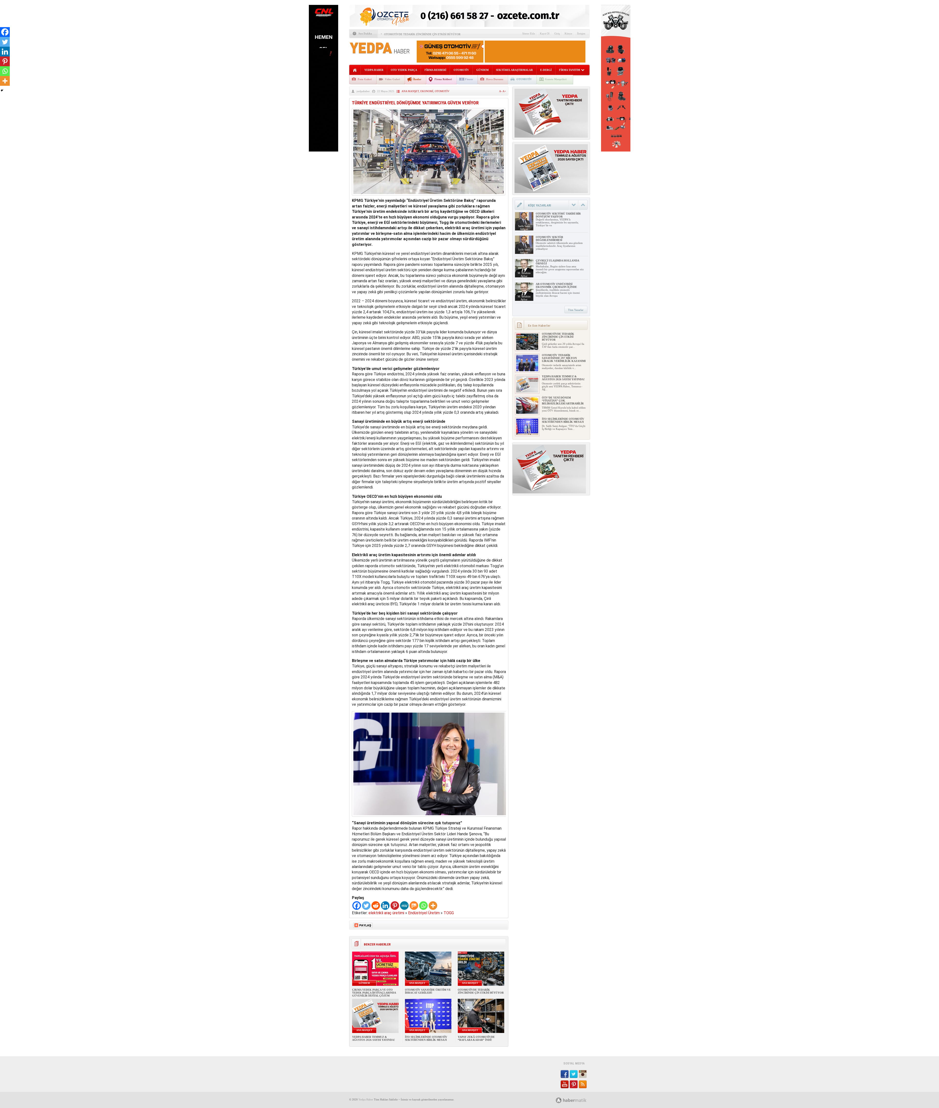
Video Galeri (392, 79)
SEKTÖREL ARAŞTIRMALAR (514, 69)
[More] (433, 905)
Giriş (557, 33)
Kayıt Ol (544, 33)
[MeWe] (404, 905)
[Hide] (2, 90)
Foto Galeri (365, 79)
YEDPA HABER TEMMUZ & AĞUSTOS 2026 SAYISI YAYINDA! (373, 1038)
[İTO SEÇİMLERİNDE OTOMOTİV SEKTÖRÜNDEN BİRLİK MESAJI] (527, 434)
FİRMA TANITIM (569, 69)
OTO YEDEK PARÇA (404, 69)
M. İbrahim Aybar (524, 274)
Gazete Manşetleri (556, 79)
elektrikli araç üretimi (386, 913)
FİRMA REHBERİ (435, 69)
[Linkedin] (385, 905)
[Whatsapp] (423, 905)
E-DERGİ (546, 69)
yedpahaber (363, 91)
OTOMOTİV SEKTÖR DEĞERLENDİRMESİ (549, 238)
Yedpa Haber (365, 1099)
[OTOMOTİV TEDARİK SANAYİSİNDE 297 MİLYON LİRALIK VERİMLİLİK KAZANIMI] (527, 370)
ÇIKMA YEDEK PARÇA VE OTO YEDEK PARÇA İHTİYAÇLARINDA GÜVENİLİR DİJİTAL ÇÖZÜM (374, 992)
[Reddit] (375, 905)
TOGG (449, 913)
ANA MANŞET (410, 91)
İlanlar (417, 79)
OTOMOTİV (461, 69)
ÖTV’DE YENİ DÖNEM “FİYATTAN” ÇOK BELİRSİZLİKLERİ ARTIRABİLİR (563, 400)
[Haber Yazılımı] (576, 1100)
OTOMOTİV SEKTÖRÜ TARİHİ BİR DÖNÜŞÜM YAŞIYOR (558, 215)
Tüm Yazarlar (575, 309)
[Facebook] (356, 905)
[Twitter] (366, 905)
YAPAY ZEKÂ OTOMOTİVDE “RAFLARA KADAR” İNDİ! (476, 1038)
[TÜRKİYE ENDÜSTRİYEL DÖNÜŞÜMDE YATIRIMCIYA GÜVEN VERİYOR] (428, 196)
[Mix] (414, 905)
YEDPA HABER (373, 69)
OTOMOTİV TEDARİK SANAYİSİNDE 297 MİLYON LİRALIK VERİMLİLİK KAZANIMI (564, 358)
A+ (504, 91)
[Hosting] (559, 1100)
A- (501, 91)
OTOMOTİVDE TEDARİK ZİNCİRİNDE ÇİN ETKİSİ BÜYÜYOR (422, 34)
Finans (469, 79)
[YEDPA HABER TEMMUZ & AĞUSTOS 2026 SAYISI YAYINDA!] (527, 391)
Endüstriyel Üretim (424, 913)
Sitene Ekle (528, 33)
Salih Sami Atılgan (524, 227)
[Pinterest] (395, 905)
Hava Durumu (494, 79)
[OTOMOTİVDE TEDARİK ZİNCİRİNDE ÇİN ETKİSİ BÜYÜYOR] (527, 349)
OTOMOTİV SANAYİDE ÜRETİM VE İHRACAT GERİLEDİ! (428, 991)
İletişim (581, 33)
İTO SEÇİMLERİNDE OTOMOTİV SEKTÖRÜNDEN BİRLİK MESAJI (426, 1038)
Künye (568, 33)
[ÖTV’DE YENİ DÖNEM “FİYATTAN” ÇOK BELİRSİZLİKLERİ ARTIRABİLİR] (527, 412)
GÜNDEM (482, 69)
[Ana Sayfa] (355, 70)
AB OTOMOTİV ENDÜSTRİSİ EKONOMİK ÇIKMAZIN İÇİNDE (556, 285)
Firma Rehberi (443, 79)
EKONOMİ (426, 91)
